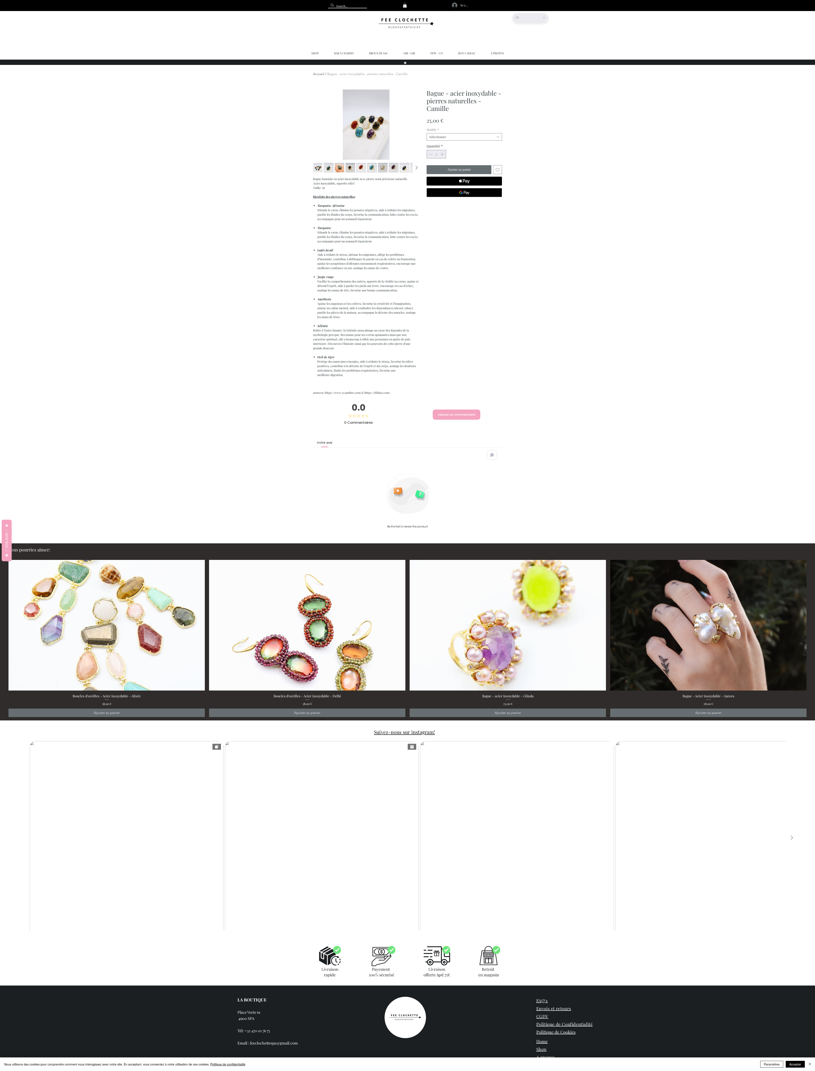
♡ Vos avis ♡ (6, 540)
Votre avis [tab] (324, 442)
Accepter (795, 1064)
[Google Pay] (464, 192)
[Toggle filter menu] (492, 455)
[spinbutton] (436, 154)
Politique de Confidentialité (564, 1024)
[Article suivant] (812, 625)
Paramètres (772, 1064)
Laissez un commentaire (456, 414)
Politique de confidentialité (227, 1064)
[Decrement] (430, 154)
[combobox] (464, 137)
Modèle (433, 129)
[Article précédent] (2, 625)
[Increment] (442, 154)
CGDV (542, 1016)
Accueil (318, 74)
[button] (405, 5)
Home (542, 1041)
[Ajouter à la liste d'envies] (497, 169)
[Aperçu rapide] (106, 625)
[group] (407, 638)
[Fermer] (809, 1064)
